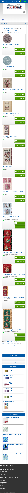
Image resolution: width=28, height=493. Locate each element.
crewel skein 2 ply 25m (8, 375)
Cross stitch (8, 28)
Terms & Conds (4, 471)
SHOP (3, 28)
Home (5, 358)
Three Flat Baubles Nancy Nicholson (11, 417)
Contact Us (3, 467)
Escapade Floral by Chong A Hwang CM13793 (13, 444)
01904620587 (3, 480)
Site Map (3, 473)
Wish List (14, 1)
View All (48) (18, 32)
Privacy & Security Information (7, 474)
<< (6, 32)
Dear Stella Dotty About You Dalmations (11, 425)
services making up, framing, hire (10, 362)
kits (12, 28)
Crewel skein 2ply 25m (8, 395)
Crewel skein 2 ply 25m (8, 368)
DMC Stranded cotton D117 (9, 401)
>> (14, 32)
